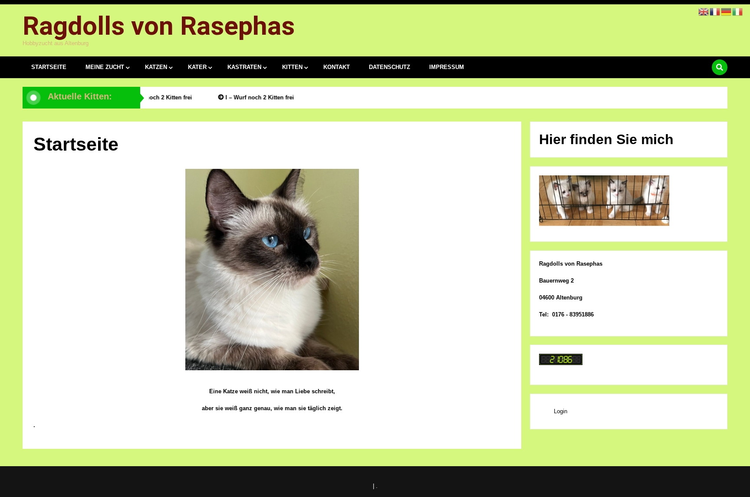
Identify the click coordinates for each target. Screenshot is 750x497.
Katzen (156, 67)
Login (560, 411)
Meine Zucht (105, 67)
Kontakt (336, 67)
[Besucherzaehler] (560, 363)
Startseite (48, 67)
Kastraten (244, 67)
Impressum (446, 67)
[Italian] (737, 11)
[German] (726, 11)
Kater (197, 67)
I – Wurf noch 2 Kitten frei (155, 97)
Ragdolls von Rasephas (159, 25)
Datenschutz (389, 67)
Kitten (292, 67)
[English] (704, 11)
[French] (715, 11)
